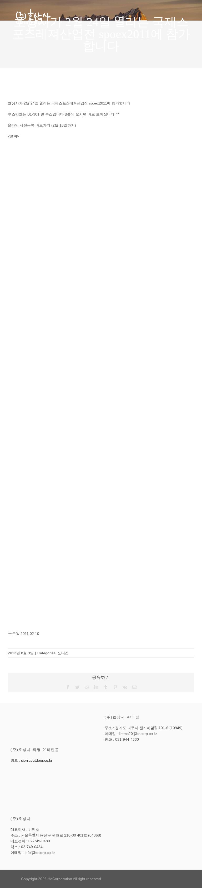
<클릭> (13, 136)
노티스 (63, 653)
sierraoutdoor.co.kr (36, 760)
